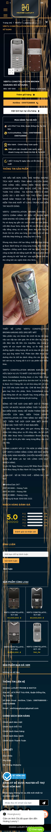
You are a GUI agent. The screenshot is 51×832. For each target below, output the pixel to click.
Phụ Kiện (7, 760)
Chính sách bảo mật (12, 722)
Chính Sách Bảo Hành (13, 735)
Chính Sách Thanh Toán (14, 740)
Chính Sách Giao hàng (13, 731)
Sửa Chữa (7, 755)
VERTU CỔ (29, 22)
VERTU (18, 22)
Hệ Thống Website (12, 764)
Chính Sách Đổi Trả (12, 726)
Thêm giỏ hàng (24, 94)
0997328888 (24, 102)
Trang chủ (7, 22)
